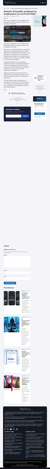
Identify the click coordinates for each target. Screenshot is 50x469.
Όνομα (5, 270)
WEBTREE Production (29, 464)
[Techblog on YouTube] (11, 429)
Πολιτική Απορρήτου (22, 118)
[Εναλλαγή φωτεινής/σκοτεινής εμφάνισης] (42, 2)
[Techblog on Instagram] (7, 429)
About (24, 464)
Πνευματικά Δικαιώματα (8, 462)
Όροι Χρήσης (6, 461)
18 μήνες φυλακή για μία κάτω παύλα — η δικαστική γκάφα (26, 354)
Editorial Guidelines (24, 462)
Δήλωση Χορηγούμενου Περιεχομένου (34, 461)
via (5, 89)
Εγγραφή (25, 116)
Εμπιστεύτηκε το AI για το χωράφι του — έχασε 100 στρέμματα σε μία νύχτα (35, 452)
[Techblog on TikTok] (17, 429)
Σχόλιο (5, 255)
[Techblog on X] (14, 429)
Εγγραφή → (39, 113)
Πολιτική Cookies (24, 461)
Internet (6, 18)
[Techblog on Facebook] (5, 429)
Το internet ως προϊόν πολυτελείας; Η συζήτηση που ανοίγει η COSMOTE (26, 381)
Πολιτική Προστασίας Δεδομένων (15, 461)
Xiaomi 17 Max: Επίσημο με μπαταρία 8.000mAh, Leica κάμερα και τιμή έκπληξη (35, 447)
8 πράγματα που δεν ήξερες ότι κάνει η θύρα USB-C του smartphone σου (35, 456)
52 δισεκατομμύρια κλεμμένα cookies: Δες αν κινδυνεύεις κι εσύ (26, 323)
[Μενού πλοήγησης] (44, 2)
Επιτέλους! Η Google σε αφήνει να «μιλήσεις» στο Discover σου (26, 295)
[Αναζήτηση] (40, 3)
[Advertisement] (17, 183)
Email (5, 276)
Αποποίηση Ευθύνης (16, 462)
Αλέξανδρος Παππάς (15, 16)
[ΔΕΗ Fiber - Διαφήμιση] (39, 21)
